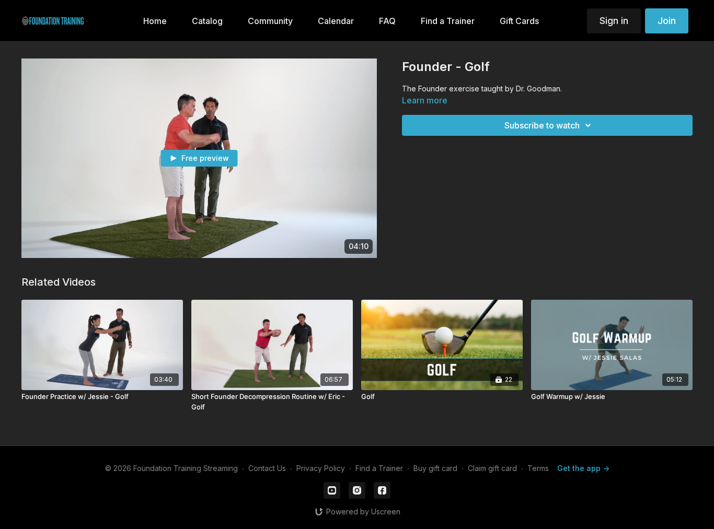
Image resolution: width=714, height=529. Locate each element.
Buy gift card (435, 468)
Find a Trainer (379, 468)
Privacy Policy (320, 468)
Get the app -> (583, 468)
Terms (538, 468)
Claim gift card (492, 468)
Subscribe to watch (542, 125)
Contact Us (267, 468)
